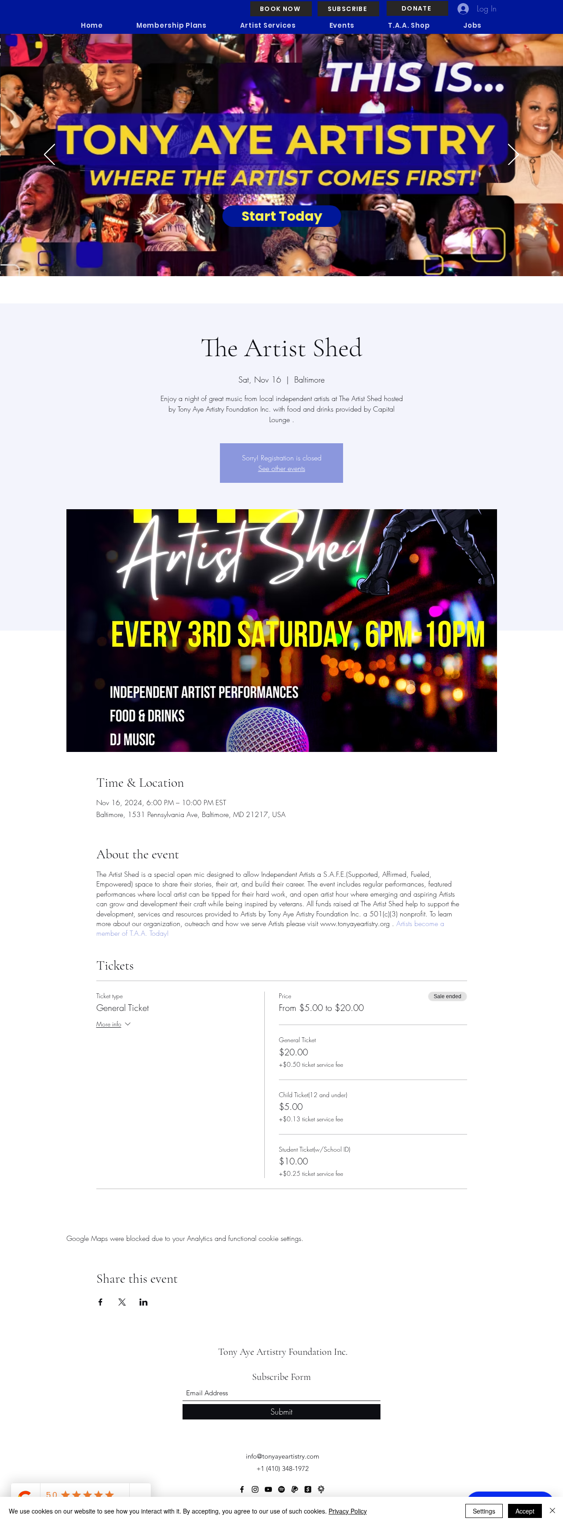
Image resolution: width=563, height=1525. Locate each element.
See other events (281, 468)
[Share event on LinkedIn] (143, 1302)
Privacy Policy (348, 1511)
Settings (484, 1511)
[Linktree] (321, 1489)
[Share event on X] (122, 1302)
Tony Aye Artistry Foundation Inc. (282, 1351)
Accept (524, 1511)
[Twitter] (281, 1489)
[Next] (513, 155)
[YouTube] (268, 1489)
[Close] (552, 1511)
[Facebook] (242, 1489)
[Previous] (49, 155)
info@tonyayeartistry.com (282, 1456)
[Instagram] (255, 1489)
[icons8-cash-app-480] (307, 1489)
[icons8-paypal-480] (294, 1489)
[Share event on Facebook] (100, 1302)
